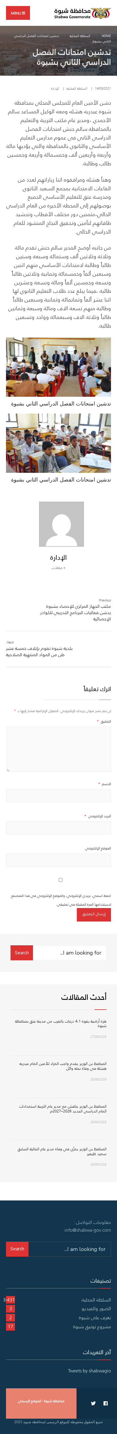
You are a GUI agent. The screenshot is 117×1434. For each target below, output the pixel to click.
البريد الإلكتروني (97, 816)
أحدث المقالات (84, 997)
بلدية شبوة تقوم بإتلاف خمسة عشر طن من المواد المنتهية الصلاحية (39, 649)
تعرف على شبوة (95, 1317)
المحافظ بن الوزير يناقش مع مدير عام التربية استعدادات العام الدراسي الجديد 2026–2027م (62, 1108)
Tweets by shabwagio (89, 1370)
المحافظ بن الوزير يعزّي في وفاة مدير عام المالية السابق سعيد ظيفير (62, 1151)
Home (106, 35)
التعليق (104, 721)
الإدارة (55, 88)
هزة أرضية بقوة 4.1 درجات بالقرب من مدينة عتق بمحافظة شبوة (60, 1023)
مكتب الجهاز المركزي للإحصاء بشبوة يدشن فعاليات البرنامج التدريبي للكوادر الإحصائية (75, 610)
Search (22, 953)
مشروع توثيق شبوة (92, 1326)
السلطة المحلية (80, 35)
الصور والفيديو (96, 1308)
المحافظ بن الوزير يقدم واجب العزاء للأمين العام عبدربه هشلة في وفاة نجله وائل (63, 1066)
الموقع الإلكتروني (98, 848)
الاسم (104, 784)
